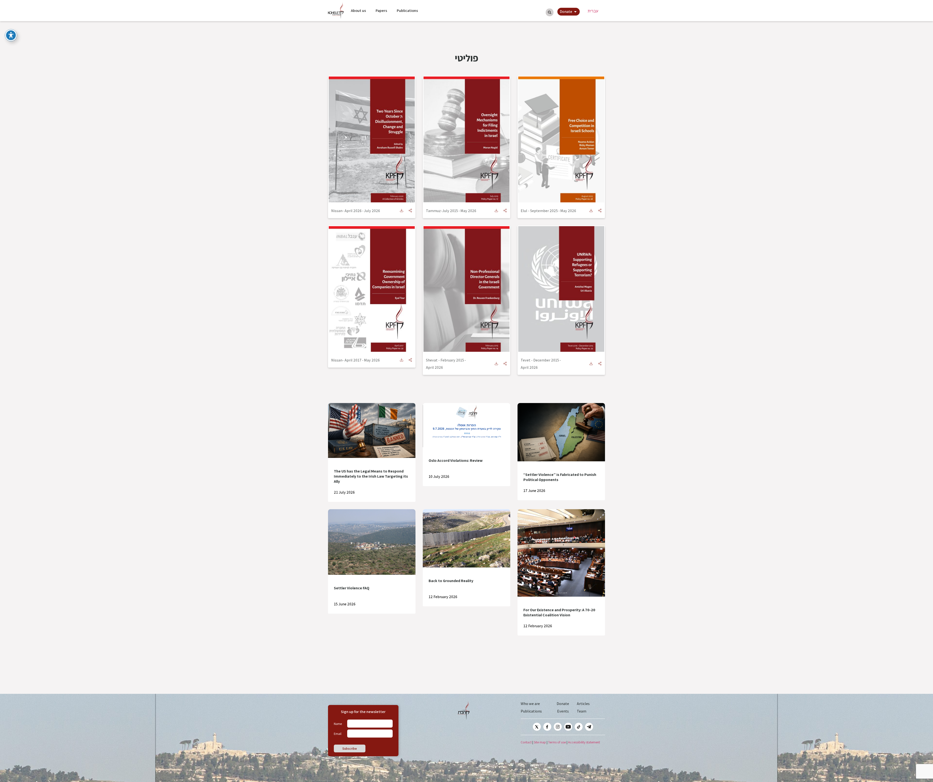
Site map (540, 742)
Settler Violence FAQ (351, 588)
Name (338, 724)
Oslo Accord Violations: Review (456, 460)
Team (581, 711)
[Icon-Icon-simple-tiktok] (579, 727)
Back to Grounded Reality (451, 580)
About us (358, 10)
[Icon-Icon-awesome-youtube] (568, 727)
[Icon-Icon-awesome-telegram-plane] (589, 727)
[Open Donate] (575, 12)
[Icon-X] (537, 727)
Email (337, 733)
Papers (381, 10)
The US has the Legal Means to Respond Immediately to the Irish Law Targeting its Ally (371, 476)
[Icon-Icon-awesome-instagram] (558, 727)
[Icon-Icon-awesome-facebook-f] (547, 727)
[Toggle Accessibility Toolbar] (11, 35)
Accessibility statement (584, 742)
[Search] (549, 12)
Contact (526, 742)
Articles (583, 703)
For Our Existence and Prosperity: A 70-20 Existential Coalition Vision (559, 612)
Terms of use (557, 742)
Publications (407, 10)
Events (563, 711)
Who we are (530, 703)
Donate (563, 703)
